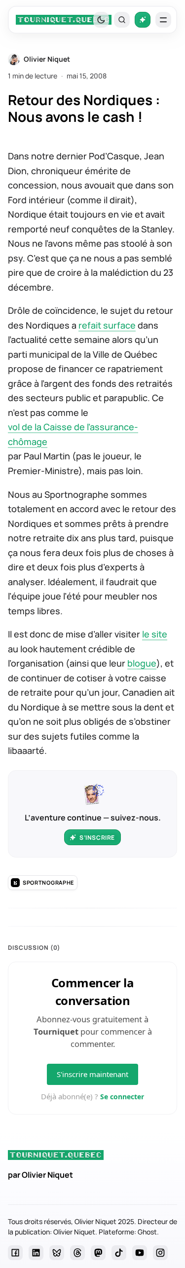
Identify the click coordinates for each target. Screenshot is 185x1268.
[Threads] (77, 1252)
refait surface (107, 325)
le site (154, 634)
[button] (122, 20)
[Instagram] (160, 1252)
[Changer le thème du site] (101, 20)
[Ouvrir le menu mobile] (163, 20)
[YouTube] (139, 1252)
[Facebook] (15, 1252)
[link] (63, 20)
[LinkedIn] (36, 1252)
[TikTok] (118, 1252)
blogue (141, 663)
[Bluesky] (56, 1252)
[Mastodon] (98, 1252)
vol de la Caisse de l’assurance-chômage (73, 434)
